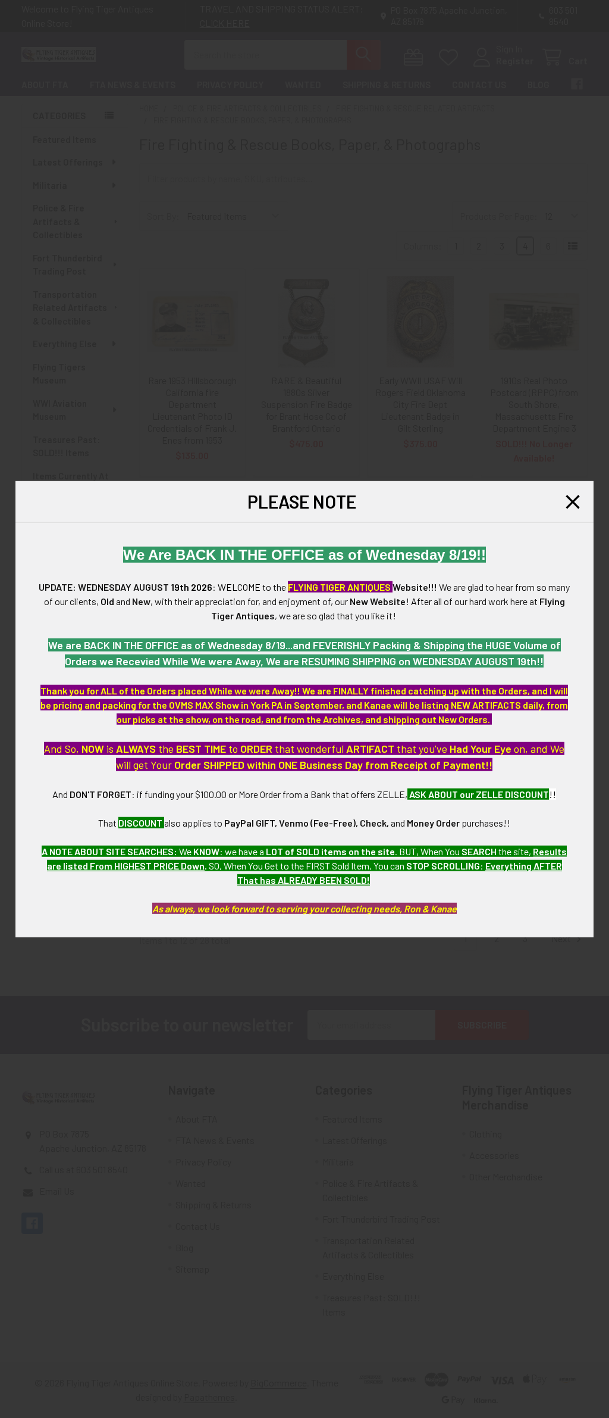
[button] (573, 501)
